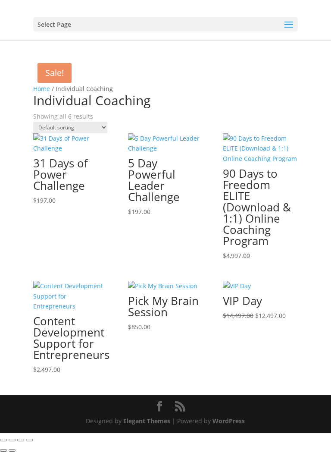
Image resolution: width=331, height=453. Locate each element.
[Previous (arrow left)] (3, 450)
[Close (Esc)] (29, 440)
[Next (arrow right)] (12, 450)
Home (41, 89)
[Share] (20, 440)
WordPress (228, 421)
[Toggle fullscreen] (12, 440)
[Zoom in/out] (3, 440)
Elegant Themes (146, 421)
